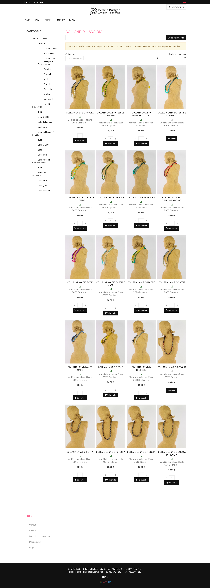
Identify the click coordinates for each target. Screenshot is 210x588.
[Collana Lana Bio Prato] (110, 171)
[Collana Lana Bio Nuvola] (80, 86)
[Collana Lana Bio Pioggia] (141, 426)
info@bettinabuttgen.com (86, 571)
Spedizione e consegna (39, 536)
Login (31, 547)
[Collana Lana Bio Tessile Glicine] (110, 86)
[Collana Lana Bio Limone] (141, 256)
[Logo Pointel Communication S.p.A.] (105, 581)
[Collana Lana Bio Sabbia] (171, 256)
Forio (135, 568)
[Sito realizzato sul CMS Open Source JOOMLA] (101, 581)
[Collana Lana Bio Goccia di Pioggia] (171, 426)
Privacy (32, 530)
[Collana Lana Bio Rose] (80, 256)
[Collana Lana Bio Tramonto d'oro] (141, 86)
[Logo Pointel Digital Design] (109, 581)
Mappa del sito (36, 541)
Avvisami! (172, 138)
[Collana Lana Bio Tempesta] (141, 341)
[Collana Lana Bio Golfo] (141, 171)
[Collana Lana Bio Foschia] (171, 341)
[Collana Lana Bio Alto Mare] (80, 341)
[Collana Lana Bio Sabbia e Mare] (110, 256)
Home (27, 20)
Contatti (32, 524)
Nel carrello (81, 140)
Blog (72, 20)
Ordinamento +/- (75, 58)
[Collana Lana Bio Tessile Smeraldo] (171, 86)
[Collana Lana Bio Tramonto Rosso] (171, 171)
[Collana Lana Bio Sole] (110, 341)
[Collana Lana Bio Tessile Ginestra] (80, 171)
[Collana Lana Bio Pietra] (80, 426)
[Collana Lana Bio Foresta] (110, 426)
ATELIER (61, 20)
